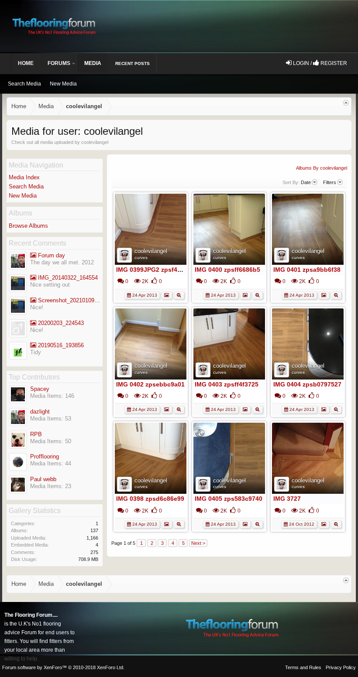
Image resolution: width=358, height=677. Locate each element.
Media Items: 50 (50, 441)
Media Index (24, 177)
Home (26, 63)
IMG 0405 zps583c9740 (228, 498)
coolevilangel (150, 251)
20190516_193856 (60, 345)
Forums (59, 63)
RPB (36, 434)
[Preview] (179, 294)
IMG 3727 (287, 498)
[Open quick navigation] (346, 103)
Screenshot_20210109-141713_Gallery (68, 300)
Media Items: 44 (50, 463)
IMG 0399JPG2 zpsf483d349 (157, 269)
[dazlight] (18, 262)
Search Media (26, 186)
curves (141, 257)
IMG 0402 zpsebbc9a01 (150, 384)
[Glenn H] (18, 352)
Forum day (50, 255)
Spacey (39, 389)
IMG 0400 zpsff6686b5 (227, 269)
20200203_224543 (60, 323)
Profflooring (44, 456)
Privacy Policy (341, 667)
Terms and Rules (303, 667)
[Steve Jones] (18, 284)
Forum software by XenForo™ (63, 667)
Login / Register (319, 63)
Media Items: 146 (52, 396)
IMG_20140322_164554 (67, 277)
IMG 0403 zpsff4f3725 (226, 384)
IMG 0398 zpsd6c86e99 (150, 498)
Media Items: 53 (50, 418)
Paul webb (43, 479)
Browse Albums (28, 225)
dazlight (40, 411)
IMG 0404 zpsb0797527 (307, 384)
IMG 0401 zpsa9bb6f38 (307, 269)
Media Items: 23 (50, 486)
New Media (23, 195)
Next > (198, 543)
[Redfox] (18, 329)
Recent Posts (132, 63)
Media (92, 63)
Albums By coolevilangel (321, 168)
